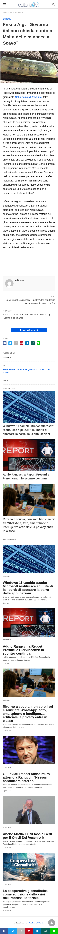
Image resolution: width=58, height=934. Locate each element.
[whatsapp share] (33, 343)
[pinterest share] (21, 343)
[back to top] (51, 922)
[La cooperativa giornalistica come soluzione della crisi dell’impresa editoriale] (29, 867)
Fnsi (42, 369)
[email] (21, 931)
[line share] (38, 343)
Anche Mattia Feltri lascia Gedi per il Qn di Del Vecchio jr (27, 835)
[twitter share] (10, 343)
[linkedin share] (27, 343)
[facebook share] (4, 343)
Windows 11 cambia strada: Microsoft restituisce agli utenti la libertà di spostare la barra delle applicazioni (28, 429)
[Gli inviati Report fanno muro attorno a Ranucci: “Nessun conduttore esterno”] (29, 750)
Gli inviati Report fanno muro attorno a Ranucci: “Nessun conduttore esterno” (26, 777)
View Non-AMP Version (36, 923)
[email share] (16, 343)
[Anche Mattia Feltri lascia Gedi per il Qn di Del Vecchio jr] (29, 810)
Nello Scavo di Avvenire (28, 97)
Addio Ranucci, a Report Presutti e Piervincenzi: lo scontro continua (23, 649)
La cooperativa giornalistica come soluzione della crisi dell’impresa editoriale (25, 894)
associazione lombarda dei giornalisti (19, 369)
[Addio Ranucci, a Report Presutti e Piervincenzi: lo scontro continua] (29, 455)
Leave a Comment (29, 330)
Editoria (19, 13)
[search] (53, 4)
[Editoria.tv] (28, 4)
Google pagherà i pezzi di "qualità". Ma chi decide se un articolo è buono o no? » (30, 301)
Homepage (7, 13)
